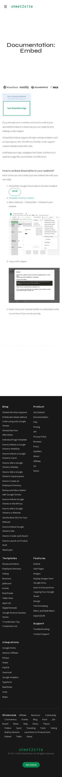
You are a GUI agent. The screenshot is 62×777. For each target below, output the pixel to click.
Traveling (30, 728)
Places (46, 723)
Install (14, 191)
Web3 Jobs (7, 549)
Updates (37, 451)
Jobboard (6, 583)
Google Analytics (10, 677)
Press (36, 446)
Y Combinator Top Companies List (11, 623)
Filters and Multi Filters (44, 610)
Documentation (40, 417)
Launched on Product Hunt (37, 732)
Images (37, 573)
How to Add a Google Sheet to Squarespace (13, 474)
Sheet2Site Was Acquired (14, 412)
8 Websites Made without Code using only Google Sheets (14, 421)
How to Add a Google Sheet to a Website (12, 510)
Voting (5, 573)
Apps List (6, 603)
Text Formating (40, 605)
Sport (18, 728)
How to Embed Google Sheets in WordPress (13, 501)
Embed (36, 563)
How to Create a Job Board (15, 535)
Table (19, 736)
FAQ (35, 422)
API (34, 431)
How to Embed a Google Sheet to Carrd (14, 455)
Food (44, 719)
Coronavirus (11, 719)
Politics (8, 728)
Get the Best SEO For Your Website (14, 519)
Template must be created (21, 197)
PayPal (5, 667)
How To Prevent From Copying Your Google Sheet (43, 591)
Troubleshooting (41, 629)
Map (26, 723)
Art (34, 466)
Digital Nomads (9, 607)
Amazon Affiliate (10, 652)
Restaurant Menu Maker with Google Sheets (14, 492)
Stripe (5, 662)
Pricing (36, 426)
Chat (4, 691)
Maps (5, 696)
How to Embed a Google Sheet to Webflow (14, 446)
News (16, 723)
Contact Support (41, 634)
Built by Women (12, 732)
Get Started (39, 412)
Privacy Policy (39, 436)
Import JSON (39, 615)
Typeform (7, 682)
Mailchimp (7, 687)
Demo (36, 470)
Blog (35, 719)
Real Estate (7, 593)
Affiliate (37, 461)
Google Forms (9, 647)
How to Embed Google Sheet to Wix (13, 529)
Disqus (5, 657)
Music (35, 723)
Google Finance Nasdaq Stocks (14, 614)
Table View (7, 598)
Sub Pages (38, 568)
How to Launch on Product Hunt (15, 543)
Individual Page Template (14, 439)
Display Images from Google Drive (43, 580)
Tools (43, 728)
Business (6, 578)
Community (50, 715)
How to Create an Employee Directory (11, 483)
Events (5, 588)
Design (36, 601)
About (36, 456)
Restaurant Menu (10, 563)
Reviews (37, 441)
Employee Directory (11, 568)
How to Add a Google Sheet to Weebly (12, 465)
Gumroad (7, 672)
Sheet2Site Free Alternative (10, 432)
